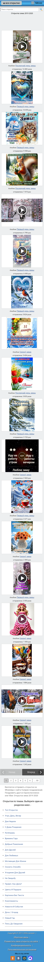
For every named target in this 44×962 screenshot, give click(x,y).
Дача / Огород (11, 912)
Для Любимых (11, 855)
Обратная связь (21, 937)
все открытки (11, 3)
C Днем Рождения (13, 827)
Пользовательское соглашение (22, 949)
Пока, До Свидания (13, 923)
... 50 (36, 780)
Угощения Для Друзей (15, 872)
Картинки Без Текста (14, 895)
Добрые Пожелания (14, 844)
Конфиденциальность (21, 945)
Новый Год (10, 918)
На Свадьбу (10, 878)
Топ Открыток (11, 810)
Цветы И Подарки (13, 889)
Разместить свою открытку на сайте (21, 941)
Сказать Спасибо (13, 867)
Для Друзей (10, 850)
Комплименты (11, 901)
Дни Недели (10, 821)
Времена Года (11, 838)
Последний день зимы (25, 66)
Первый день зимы (25, 106)
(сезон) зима (25, 352)
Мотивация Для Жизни (15, 861)
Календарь (10, 833)
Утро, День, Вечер (13, 816)
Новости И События (14, 906)
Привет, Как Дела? (13, 884)
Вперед (31, 772)
